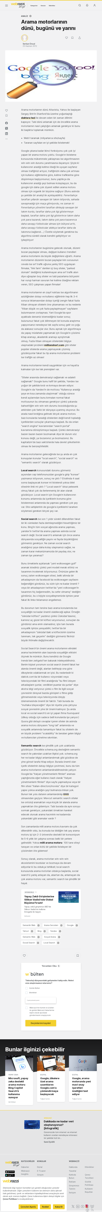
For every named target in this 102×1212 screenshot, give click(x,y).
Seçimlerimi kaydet (41, 1023)
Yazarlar (72, 1171)
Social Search (29, 943)
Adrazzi (27, 916)
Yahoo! (26, 931)
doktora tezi (28, 117)
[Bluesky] (92, 1206)
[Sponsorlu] (68, 897)
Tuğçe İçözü (45, 1099)
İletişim (72, 1192)
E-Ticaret (41, 1171)
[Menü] (6, 6)
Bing (39, 931)
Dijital (43, 1075)
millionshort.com (54, 345)
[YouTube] (82, 1206)
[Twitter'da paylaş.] (6, 128)
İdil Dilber (12, 1102)
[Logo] (18, 5)
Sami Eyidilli (49, 1142)
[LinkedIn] (77, 1206)
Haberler (25, 1167)
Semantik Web (29, 925)
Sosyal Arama (50, 937)
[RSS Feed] (91, 1209)
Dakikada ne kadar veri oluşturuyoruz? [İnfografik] (59, 1125)
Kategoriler (34, 5)
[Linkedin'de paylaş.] (6, 133)
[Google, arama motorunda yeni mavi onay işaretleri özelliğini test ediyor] (83, 1063)
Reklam (72, 1182)
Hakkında (73, 1167)
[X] (72, 1206)
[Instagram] (87, 1206)
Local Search (49, 943)
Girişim (40, 1175)
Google (70, 925)
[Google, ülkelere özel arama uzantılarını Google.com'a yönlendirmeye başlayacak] (51, 1063)
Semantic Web (29, 937)
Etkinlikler (52, 5)
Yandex (53, 931)
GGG (66, 794)
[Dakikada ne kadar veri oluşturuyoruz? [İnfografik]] (32, 1124)
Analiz (24, 16)
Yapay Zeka (13, 1075)
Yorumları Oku (50, 966)
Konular (43, 5)
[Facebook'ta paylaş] (6, 123)
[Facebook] (87, 1209)
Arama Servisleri (51, 925)
